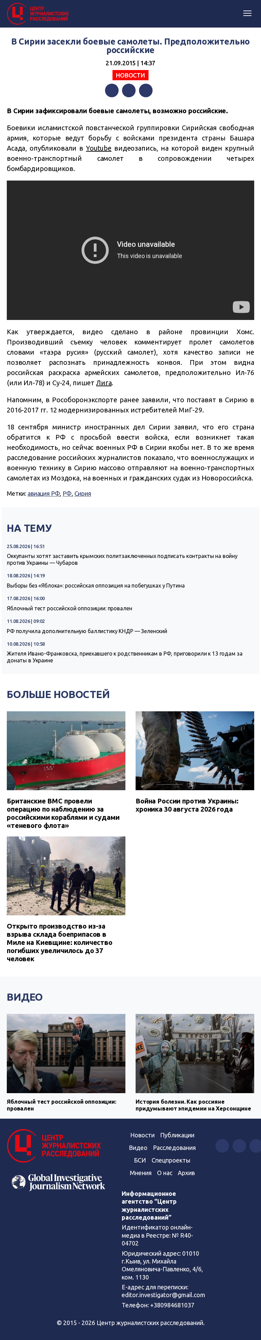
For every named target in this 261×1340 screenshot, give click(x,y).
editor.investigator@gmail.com (163, 1294)
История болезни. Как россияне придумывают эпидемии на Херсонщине (193, 1105)
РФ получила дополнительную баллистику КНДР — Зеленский (87, 631)
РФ (67, 493)
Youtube (98, 148)
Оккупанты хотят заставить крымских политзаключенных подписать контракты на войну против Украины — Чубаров (122, 559)
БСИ (140, 1160)
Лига (103, 383)
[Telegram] (146, 90)
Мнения (141, 1172)
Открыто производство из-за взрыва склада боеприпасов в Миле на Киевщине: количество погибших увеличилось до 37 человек (59, 942)
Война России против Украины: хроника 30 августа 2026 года (187, 805)
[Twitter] (129, 90)
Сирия (82, 493)
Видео (25, 997)
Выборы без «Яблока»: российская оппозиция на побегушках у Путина (96, 585)
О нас (164, 1172)
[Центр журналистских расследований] (39, 14)
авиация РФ (44, 493)
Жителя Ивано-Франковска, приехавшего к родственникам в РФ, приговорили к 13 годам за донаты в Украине (124, 656)
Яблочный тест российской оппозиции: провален (69, 608)
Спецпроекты (171, 1160)
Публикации (177, 1135)
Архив (186, 1172)
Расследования (174, 1147)
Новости (130, 75)
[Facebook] (112, 90)
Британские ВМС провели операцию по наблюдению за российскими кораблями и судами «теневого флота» (63, 813)
